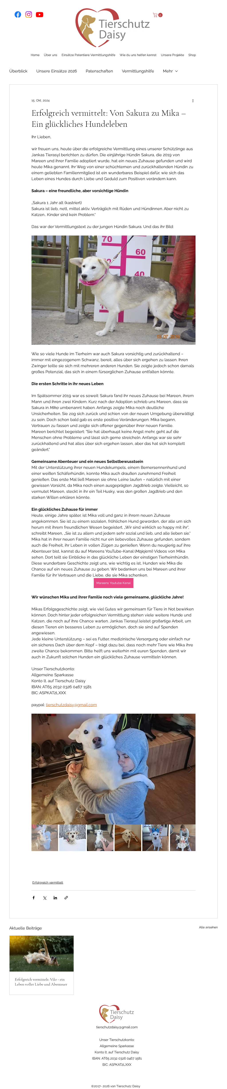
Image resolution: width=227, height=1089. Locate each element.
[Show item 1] (44, 837)
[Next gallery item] (190, 769)
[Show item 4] (128, 837)
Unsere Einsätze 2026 (56, 71)
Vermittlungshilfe (138, 71)
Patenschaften (99, 71)
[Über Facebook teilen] (33, 898)
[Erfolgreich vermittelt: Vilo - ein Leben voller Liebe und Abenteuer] (42, 954)
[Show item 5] (155, 837)
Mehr (168, 71)
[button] (158, 15)
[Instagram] (28, 14)
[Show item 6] (183, 837)
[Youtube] (39, 14)
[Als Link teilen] (66, 898)
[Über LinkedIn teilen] (55, 898)
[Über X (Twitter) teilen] (44, 898)
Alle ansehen (208, 927)
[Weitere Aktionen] (193, 100)
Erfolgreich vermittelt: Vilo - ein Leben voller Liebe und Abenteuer (41, 982)
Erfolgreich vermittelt (47, 882)
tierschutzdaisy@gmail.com (117, 1027)
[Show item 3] (100, 837)
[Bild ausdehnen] (113, 769)
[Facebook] (18, 14)
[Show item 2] (72, 837)
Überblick (18, 71)
